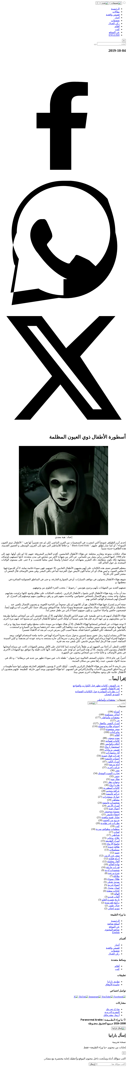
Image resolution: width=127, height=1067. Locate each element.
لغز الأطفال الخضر (110, 688)
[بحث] (105, 3)
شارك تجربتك (113, 1009)
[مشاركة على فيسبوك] (63, 179)
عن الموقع (114, 926)
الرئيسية (115, 920)
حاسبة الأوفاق (112, 984)
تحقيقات (115, 950)
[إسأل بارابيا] (118, 1028)
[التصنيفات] (116, 3)
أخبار (117, 945)
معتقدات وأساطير (106, 699)
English (116, 932)
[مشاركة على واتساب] (63, 304)
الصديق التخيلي (112, 694)
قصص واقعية (113, 948)
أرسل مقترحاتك (111, 1015)
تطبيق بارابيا (113, 981)
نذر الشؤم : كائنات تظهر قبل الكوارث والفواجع (96, 685)
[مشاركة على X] (63, 429)
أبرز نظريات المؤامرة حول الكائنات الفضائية (97, 691)
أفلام (117, 966)
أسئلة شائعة (113, 923)
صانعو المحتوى (112, 929)
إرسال (92, 1064)
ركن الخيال (114, 953)
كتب (117, 969)
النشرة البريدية (112, 1012)
